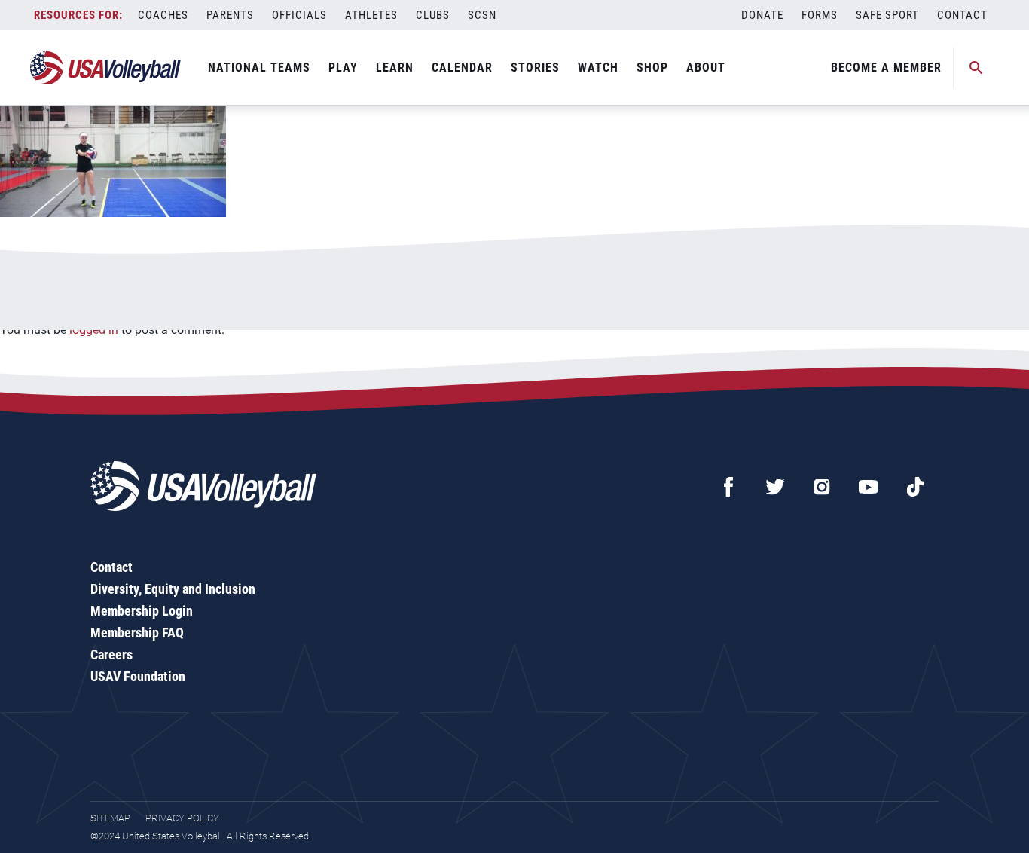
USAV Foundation (137, 676)
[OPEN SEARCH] (976, 67)
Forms (820, 15)
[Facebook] (728, 486)
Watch (598, 67)
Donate (762, 15)
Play (343, 67)
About (705, 67)
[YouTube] (868, 486)
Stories (535, 67)
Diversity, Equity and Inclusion (172, 589)
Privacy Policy (182, 818)
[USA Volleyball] (106, 67)
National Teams (259, 67)
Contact (962, 15)
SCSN (482, 15)
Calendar (462, 67)
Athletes (371, 15)
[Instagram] (821, 486)
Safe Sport (887, 15)
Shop (652, 67)
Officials (299, 15)
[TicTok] (915, 486)
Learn (395, 67)
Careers (111, 654)
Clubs (433, 15)
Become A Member (886, 67)
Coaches (163, 15)
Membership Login (141, 611)
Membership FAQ (137, 633)
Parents (230, 15)
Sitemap (110, 818)
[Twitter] (775, 486)
